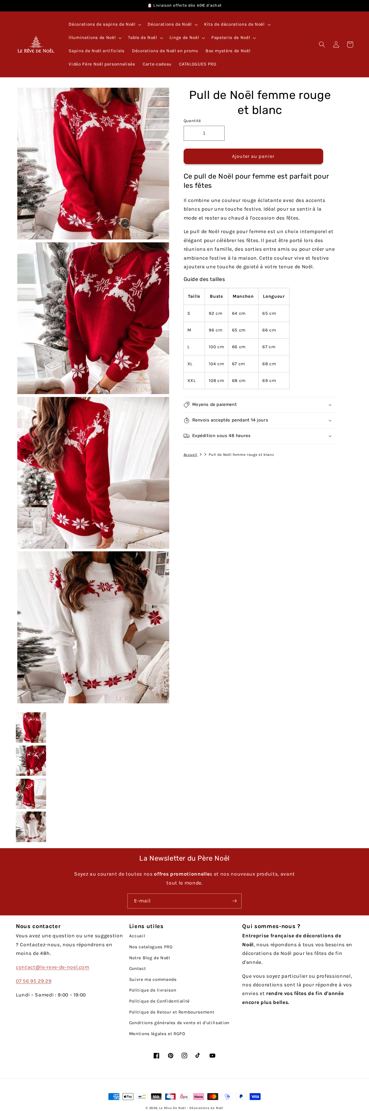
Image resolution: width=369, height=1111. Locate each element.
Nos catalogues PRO (151, 946)
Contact (137, 968)
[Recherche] (322, 44)
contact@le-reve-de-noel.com (52, 967)
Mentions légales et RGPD (157, 1033)
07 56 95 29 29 (33, 981)
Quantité (192, 120)
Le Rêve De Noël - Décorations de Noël (191, 1108)
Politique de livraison (152, 990)
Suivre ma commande (153, 979)
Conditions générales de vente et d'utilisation (179, 1022)
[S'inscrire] (234, 900)
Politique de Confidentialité (159, 1001)
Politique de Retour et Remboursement (171, 1012)
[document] (92, 397)
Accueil (191, 454)
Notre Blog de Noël (149, 957)
